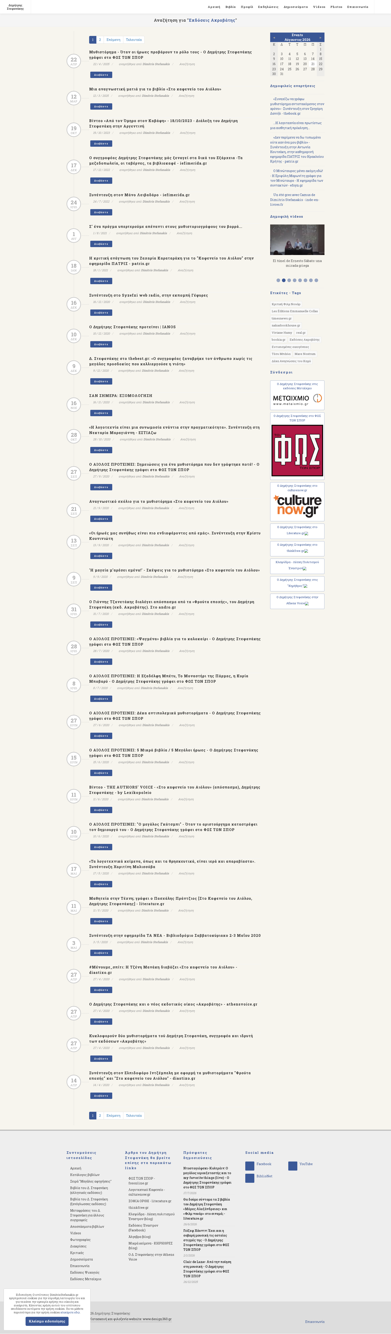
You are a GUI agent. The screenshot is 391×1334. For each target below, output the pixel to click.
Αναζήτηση (187, 64)
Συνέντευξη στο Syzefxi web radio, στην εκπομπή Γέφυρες (148, 295)
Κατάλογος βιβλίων (85, 1175)
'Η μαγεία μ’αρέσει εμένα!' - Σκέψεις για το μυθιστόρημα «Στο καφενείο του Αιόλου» (174, 570)
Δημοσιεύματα (296, 7)
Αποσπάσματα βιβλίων (87, 1226)
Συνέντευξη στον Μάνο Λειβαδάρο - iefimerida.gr (139, 194)
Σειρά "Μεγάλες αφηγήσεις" (91, 1181)
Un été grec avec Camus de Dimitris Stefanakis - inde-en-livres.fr (294, 200)
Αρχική (214, 7)
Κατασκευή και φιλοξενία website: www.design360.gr (131, 1319)
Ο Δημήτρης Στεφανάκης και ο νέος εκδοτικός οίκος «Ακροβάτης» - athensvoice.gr (173, 1004)
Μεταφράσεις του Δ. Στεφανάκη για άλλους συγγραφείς (87, 1215)
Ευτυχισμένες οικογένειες (290, 347)
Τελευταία (134, 40)
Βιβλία (230, 7)
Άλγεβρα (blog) (140, 1237)
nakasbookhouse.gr (286, 325)
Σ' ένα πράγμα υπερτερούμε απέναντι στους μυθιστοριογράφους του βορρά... (165, 226)
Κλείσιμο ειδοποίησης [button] (47, 1321)
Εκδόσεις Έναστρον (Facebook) (143, 1227)
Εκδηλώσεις (268, 7)
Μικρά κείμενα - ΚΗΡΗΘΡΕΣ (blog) (151, 1245)
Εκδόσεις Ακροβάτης (305, 340)
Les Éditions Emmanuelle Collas (295, 311)
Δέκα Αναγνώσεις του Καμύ (291, 361)
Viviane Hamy (282, 333)
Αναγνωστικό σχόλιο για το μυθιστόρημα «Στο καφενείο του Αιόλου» (159, 501)
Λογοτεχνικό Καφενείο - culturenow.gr (147, 1192)
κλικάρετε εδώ (70, 1312)
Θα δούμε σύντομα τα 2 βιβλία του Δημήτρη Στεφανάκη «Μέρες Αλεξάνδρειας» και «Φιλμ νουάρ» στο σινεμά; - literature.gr (206, 1209)
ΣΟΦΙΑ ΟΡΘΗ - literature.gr (150, 1201)
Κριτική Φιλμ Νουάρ (286, 304)
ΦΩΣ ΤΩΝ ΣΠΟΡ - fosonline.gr (142, 1180)
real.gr (301, 333)
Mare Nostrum (305, 354)
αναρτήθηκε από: (144, 64)
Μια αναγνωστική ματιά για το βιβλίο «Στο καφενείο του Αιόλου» (155, 89)
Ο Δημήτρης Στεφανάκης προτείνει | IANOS (132, 326)
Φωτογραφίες (80, 1239)
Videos (319, 7)
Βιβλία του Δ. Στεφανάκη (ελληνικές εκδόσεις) (89, 1190)
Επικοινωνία (357, 7)
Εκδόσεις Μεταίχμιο (85, 1279)
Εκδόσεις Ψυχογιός (85, 1272)
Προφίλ (247, 7)
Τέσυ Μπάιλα (281, 354)
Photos (336, 7)
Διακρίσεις (78, 1246)
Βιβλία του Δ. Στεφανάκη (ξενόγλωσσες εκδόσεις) (89, 1201)
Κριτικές (77, 1253)
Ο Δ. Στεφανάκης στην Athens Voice (151, 1256)
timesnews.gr (282, 318)
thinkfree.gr (139, 1207)
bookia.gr (279, 340)
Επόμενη (113, 40)
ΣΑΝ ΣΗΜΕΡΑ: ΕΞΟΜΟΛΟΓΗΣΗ (121, 395)
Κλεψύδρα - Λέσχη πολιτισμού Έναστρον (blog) (152, 1216)
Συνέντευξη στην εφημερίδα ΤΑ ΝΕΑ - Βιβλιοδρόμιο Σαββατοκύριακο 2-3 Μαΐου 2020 (175, 935)
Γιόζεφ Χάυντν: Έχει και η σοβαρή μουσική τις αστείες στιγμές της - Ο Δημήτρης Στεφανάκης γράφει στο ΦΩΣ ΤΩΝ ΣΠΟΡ (206, 1240)
